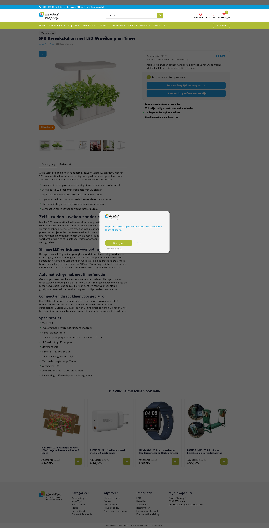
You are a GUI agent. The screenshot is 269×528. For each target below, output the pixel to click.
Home (42, 25)
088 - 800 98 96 (50, 7)
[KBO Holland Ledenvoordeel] (63, 16)
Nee (139, 243)
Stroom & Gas (160, 25)
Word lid (221, 25)
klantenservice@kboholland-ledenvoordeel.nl (84, 7)
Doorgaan (118, 243)
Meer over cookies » (114, 249)
